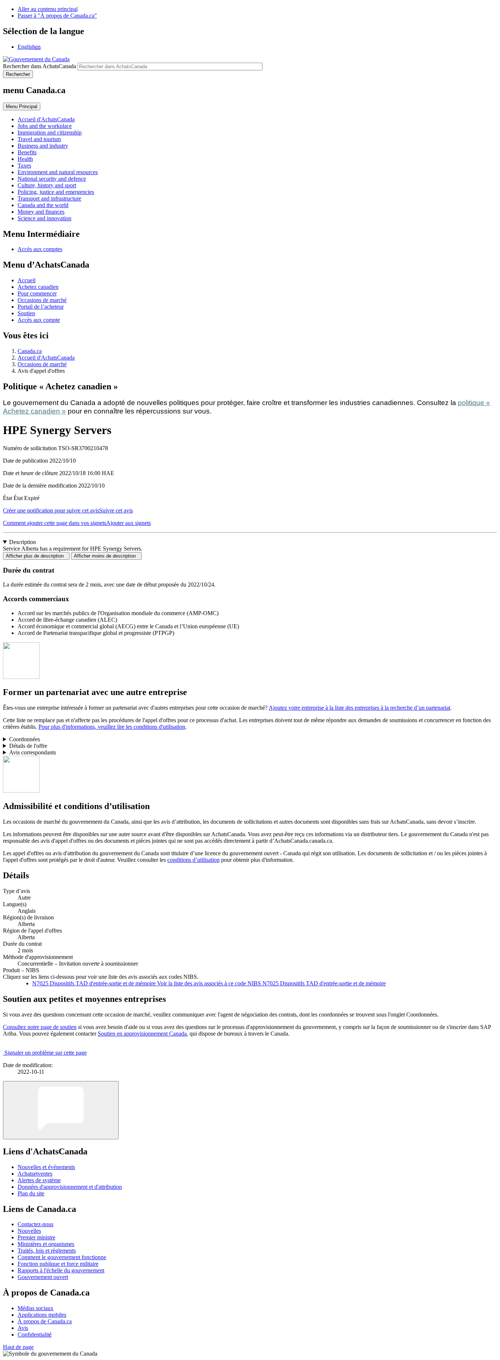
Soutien (26, 313)
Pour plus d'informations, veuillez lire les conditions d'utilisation (111, 727)
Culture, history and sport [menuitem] (47, 185)
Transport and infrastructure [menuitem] (49, 198)
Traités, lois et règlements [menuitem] (47, 1250)
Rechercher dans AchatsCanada (39, 66)
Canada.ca (30, 351)
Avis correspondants (32, 752)
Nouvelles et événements (46, 1167)
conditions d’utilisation (193, 860)
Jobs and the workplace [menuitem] (45, 126)
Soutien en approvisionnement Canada (142, 1033)
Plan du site (31, 1193)
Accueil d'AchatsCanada (46, 357)
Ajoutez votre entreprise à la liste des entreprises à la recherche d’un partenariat (359, 708)
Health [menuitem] (25, 159)
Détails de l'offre (28, 746)
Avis (23, 1328)
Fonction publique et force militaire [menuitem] (58, 1264)
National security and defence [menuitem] (52, 179)
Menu (21, 106)
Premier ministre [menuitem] (36, 1237)
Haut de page (18, 1347)
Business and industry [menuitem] (43, 146)
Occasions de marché (42, 300)
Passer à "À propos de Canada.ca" (57, 15)
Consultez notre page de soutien (40, 1027)
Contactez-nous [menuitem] (35, 1224)
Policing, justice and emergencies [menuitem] (56, 192)
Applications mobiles (42, 1315)
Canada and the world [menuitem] (43, 205)
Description (22, 542)
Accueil (27, 280)
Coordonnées (24, 739)
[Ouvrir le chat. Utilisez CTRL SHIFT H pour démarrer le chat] (61, 1110)
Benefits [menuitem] (27, 152)
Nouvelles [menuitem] (29, 1231)
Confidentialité (35, 1334)
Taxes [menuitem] (24, 165)
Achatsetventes (35, 1173)
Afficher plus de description (36, 556)
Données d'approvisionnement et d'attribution (70, 1187)
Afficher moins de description (106, 556)
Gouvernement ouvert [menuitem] (43, 1277)
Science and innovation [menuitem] (44, 218)
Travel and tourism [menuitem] (39, 139)
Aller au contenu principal (48, 9)
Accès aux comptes (40, 249)
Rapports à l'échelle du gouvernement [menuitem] (61, 1270)
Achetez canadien (38, 287)
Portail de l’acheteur (41, 307)
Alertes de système (39, 1180)
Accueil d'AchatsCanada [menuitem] (46, 119)
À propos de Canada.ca (45, 1321)
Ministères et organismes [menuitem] (46, 1244)
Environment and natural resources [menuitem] (58, 172)
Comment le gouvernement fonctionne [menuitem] (62, 1257)
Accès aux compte (39, 320)
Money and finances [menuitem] (41, 212)
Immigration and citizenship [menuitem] (50, 132)
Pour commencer (37, 293)
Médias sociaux (35, 1308)
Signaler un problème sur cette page (45, 1053)
